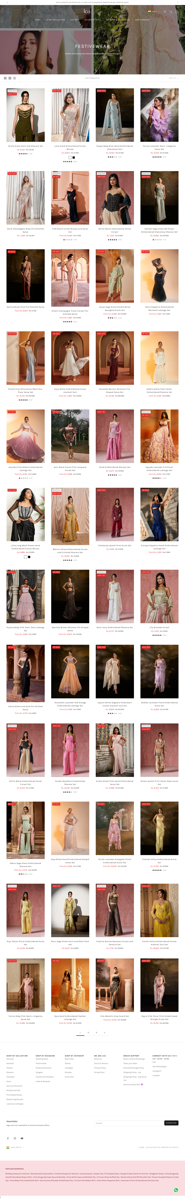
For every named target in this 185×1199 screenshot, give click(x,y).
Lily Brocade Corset (159, 627)
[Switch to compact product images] (14, 78)
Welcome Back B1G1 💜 (133, 1084)
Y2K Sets (74, 20)
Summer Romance (14, 1086)
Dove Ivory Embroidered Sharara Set (115, 627)
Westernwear (142, 20)
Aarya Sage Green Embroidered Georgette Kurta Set (114, 308)
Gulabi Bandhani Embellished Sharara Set (70, 782)
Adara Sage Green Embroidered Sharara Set (25, 865)
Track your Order (130, 1063)
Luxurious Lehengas (15, 1104)
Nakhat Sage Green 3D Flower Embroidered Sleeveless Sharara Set (159, 230)
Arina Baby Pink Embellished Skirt (24, 1180)
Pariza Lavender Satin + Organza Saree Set (159, 147)
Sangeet (39, 1072)
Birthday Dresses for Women (17, 1174)
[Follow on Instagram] (15, 1138)
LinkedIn (156, 1075)
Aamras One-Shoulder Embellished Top (56, 1180)
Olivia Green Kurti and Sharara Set (25, 146)
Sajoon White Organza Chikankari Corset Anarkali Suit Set (115, 704)
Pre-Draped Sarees (14, 1095)
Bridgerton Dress (157, 1174)
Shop (37, 20)
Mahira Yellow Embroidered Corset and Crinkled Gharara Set (70, 551)
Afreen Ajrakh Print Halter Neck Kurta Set (159, 782)
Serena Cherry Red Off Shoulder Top (135, 1177)
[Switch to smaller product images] (10, 78)
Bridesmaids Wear (43, 1068)
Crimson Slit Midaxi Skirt (84, 1180)
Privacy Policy (100, 1068)
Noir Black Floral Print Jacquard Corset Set (70, 468)
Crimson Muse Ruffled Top (108, 1177)
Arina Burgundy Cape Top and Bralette (49, 1177)
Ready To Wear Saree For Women (134, 1174)
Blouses (68, 1072)
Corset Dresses (86, 1174)
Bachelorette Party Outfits (42, 1174)
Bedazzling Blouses (15, 1099)
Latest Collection (55, 20)
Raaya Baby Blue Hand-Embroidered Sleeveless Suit (115, 147)
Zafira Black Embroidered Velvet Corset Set (25, 782)
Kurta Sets (69, 1077)
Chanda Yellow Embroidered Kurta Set (159, 861)
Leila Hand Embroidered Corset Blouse (70, 147)
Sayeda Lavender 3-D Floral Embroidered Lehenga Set (159, 468)
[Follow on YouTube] (22, 1138)
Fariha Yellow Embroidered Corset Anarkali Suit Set (159, 943)
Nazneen (10, 1059)
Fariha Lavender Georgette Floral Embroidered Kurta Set (114, 861)
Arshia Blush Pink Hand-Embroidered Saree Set (115, 782)
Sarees (68, 1063)
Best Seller (69, 1059)
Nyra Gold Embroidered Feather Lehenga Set (70, 1017)
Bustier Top (98, 1174)
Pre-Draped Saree (112, 1174)
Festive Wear (41, 1063)
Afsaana (10, 1072)
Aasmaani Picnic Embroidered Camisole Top (140, 1180)
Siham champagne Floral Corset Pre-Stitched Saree (70, 312)
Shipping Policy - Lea (132, 1072)
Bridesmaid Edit (13, 1090)
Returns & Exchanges (118, 20)
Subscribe (171, 1123)
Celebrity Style (93, 20)
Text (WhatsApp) (159, 1066)
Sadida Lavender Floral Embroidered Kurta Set (159, 704)
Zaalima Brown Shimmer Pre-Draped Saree (70, 629)
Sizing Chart (99, 1072)
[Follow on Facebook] (8, 1138)
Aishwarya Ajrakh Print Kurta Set (114, 545)
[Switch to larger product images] (5, 78)
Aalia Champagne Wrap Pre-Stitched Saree (25, 230)
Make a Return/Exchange (134, 1059)
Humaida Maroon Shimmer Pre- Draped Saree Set (115, 390)
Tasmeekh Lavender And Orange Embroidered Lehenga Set (70, 704)
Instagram (156, 1071)
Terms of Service (101, 1063)
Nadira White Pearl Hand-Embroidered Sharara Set (159, 390)
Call (154, 1062)
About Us (98, 1059)
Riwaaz (10, 1068)
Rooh (9, 1081)
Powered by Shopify (169, 1147)
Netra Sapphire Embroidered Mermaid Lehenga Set (159, 308)
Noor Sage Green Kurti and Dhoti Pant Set (70, 943)
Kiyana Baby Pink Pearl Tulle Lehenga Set (25, 629)
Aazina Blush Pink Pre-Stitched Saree (25, 307)
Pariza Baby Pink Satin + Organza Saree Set (25, 1017)
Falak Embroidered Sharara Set (115, 467)
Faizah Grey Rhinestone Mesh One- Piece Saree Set (25, 390)
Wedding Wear (42, 1059)
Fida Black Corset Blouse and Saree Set (70, 230)
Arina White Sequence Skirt (108, 1180)
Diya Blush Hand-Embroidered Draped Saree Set (70, 861)
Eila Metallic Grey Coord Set (115, 1016)
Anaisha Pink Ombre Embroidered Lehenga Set (25, 468)
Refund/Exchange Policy (133, 1068)
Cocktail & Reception (45, 1077)
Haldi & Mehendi (43, 1081)
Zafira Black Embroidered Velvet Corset (114, 230)
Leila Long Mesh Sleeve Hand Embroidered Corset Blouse (25, 547)
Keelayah (10, 1077)
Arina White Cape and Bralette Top (81, 1177)
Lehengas (69, 1068)
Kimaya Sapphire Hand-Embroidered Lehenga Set (159, 547)
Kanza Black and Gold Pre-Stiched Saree (25, 708)
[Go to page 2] (105, 1033)
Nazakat (10, 1063)
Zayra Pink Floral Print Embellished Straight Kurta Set (159, 1017)
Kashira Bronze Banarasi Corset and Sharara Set (114, 943)
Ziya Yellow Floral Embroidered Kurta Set (25, 943)
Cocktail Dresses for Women (66, 1174)
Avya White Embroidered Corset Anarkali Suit (70, 390)
